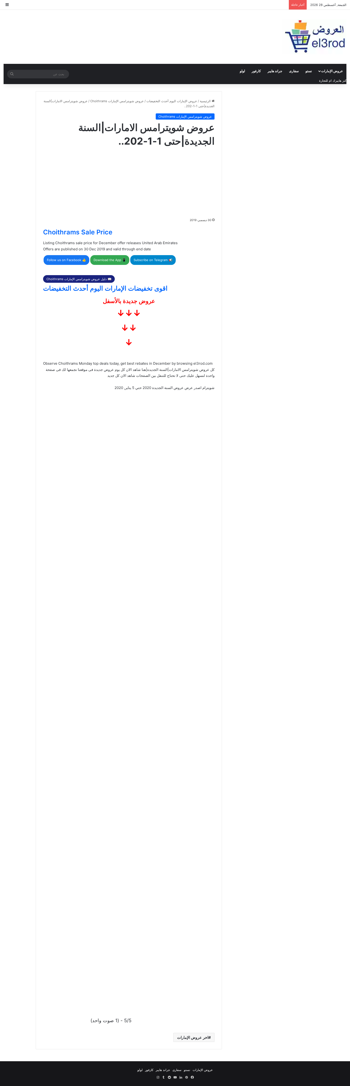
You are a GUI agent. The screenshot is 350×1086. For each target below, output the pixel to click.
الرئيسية (206, 101)
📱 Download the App (110, 260)
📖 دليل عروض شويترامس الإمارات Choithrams (78, 279)
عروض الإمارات (332, 71)
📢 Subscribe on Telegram (153, 260)
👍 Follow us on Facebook (66, 260)
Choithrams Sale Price (77, 232)
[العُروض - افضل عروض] (314, 36)
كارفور (256, 71)
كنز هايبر (340, 80)
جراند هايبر (275, 71)
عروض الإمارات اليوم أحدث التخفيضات (171, 101)
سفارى (294, 71)
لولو (242, 71)
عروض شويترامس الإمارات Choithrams (117, 101)
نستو (308, 71)
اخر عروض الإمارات (192, 1037)
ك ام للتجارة (327, 80)
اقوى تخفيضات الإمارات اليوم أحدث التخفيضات (105, 288)
